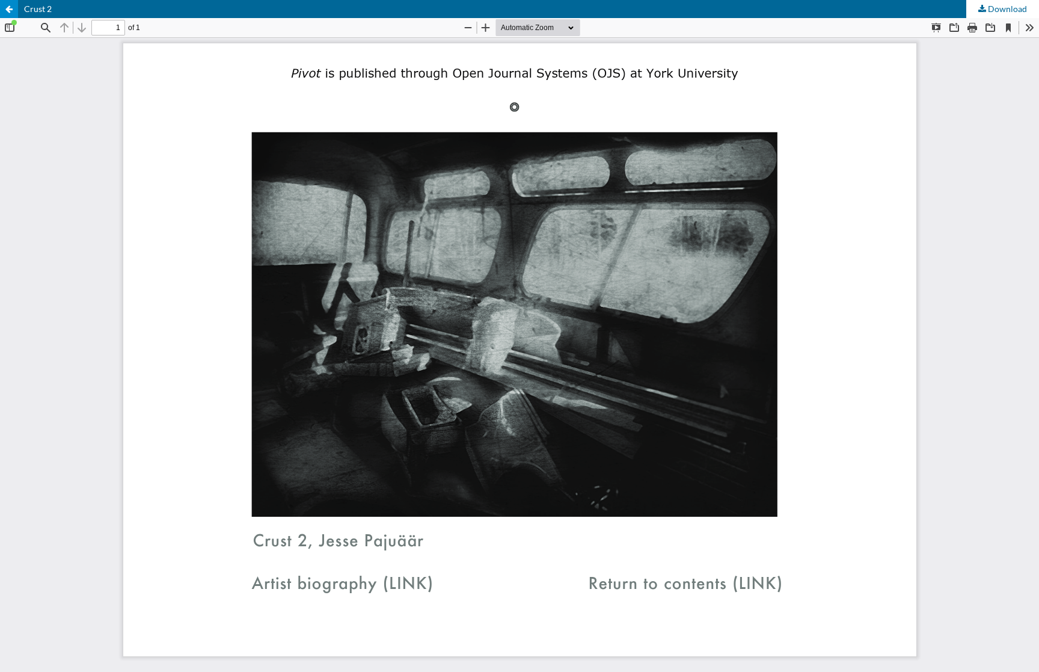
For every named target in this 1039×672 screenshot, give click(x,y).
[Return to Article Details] (9, 9)
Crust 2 (38, 9)
